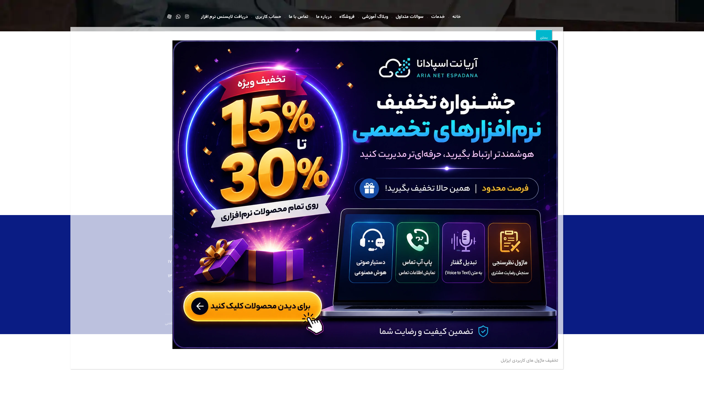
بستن (544, 37)
